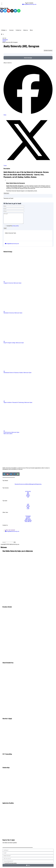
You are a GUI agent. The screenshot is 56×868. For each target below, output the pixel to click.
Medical (28, 484)
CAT (28, 504)
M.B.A (28, 494)
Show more (6, 193)
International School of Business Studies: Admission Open (17, 372)
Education (17, 484)
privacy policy (15, 225)
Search (4, 41)
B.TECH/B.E (28, 491)
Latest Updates (28, 520)
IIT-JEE (28, 506)
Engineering (38, 484)
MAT (28, 507)
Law (25, 484)
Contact (28, 517)
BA (28, 492)
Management (33, 484)
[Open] (3, 34)
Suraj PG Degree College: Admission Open (14, 342)
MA (28, 497)
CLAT (28, 508)
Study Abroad (28, 521)
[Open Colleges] (6, 30)
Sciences (21, 484)
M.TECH (28, 495)
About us (28, 518)
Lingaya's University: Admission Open (12, 283)
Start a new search (8, 433)
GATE (28, 505)
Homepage (5, 39)
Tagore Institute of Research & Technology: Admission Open (18, 402)
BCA (28, 493)
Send (5, 228)
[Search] (15, 542)
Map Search (28, 519)
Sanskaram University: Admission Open (13, 313)
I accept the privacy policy (10, 863)
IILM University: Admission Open (11, 432)
